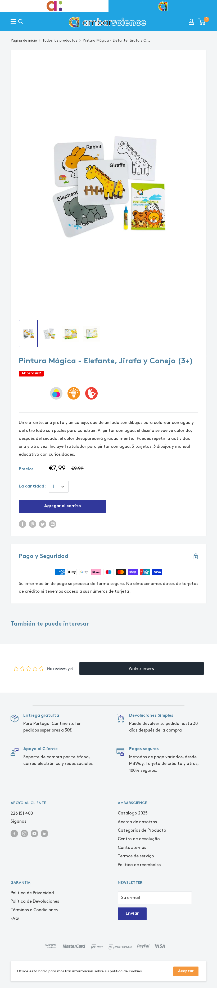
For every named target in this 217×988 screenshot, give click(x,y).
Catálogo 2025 (133, 813)
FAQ (15, 919)
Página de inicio (24, 40)
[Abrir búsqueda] (20, 21)
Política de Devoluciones (35, 901)
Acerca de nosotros (137, 822)
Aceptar (186, 971)
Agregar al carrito (62, 506)
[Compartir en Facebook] (22, 523)
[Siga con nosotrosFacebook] (14, 833)
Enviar (132, 914)
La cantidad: (32, 487)
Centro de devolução (139, 839)
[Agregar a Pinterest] (32, 523)
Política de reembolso (139, 865)
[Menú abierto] (13, 21)
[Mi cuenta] (191, 22)
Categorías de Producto (142, 830)
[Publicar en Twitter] (42, 523)
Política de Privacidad (32, 893)
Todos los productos (59, 40)
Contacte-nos (132, 848)
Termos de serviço (136, 856)
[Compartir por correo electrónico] (52, 523)
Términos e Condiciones (34, 910)
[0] (202, 22)
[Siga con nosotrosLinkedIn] (44, 833)
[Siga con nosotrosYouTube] (34, 833)
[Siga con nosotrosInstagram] (24, 833)
